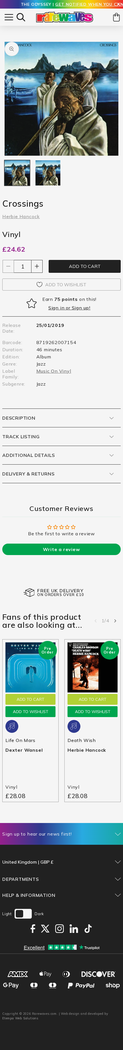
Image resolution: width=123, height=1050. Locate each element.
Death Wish (82, 740)
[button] (21, 17)
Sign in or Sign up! (69, 308)
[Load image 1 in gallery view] (17, 172)
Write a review (61, 549)
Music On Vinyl (53, 371)
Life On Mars (20, 740)
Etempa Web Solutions (20, 1018)
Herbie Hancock (21, 216)
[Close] (118, 5)
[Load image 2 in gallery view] (48, 172)
